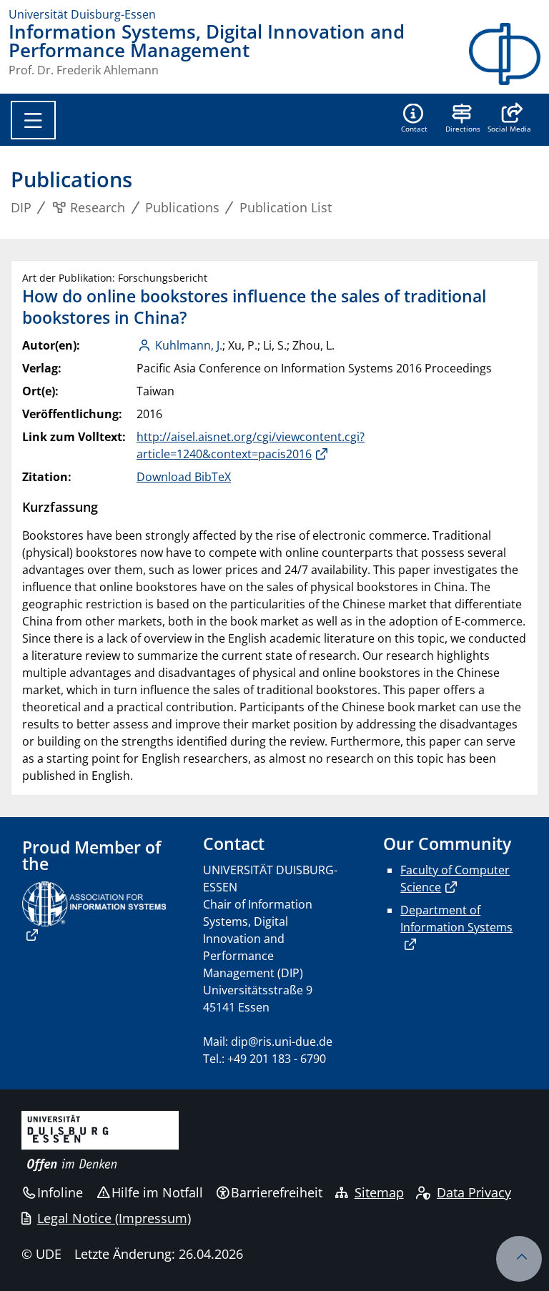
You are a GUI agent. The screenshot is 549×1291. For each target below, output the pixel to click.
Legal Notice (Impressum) (114, 1218)
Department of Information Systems (456, 918)
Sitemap (379, 1192)
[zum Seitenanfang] (519, 1259)
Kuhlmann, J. (188, 345)
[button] (509, 119)
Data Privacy (474, 1192)
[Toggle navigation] (33, 120)
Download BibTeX (184, 477)
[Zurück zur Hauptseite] (504, 54)
